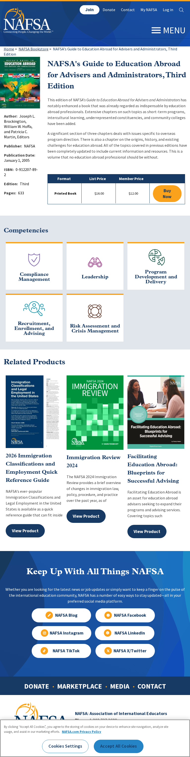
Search (181, 10)
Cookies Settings (65, 746)
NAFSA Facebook (130, 615)
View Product (25, 531)
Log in (168, 9)
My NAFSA (149, 9)
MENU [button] (174, 30)
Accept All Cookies (118, 746)
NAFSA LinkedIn (130, 633)
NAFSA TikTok (66, 651)
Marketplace (79, 686)
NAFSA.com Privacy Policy (81, 732)
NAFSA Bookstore (33, 49)
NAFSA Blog (66, 615)
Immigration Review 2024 (93, 462)
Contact (128, 9)
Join (89, 10)
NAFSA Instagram (66, 633)
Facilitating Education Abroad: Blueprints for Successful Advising (153, 469)
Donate (109, 9)
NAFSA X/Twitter (130, 651)
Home (9, 49)
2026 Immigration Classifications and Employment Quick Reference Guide (31, 468)
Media (119, 686)
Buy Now (167, 194)
